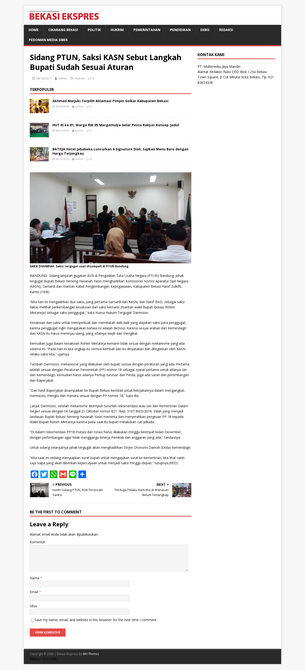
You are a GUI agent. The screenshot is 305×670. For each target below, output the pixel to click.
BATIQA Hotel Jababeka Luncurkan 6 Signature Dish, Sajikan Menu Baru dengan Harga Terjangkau (120, 151)
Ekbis (204, 29)
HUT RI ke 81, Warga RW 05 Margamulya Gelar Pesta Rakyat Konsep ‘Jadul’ (115, 125)
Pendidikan (180, 29)
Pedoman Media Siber (48, 39)
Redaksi (226, 29)
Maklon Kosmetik (43, 659)
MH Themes (91, 654)
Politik (94, 29)
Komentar (37, 542)
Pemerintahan (146, 29)
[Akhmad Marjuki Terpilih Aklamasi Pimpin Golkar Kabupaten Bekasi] (39, 110)
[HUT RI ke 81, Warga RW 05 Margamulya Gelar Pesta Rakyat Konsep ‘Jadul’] (39, 134)
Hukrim (117, 29)
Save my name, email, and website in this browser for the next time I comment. (96, 619)
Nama (35, 578)
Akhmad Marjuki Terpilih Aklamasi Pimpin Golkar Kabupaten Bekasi (110, 101)
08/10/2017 (44, 78)
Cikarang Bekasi (63, 29)
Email (34, 592)
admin (62, 78)
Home (34, 29)
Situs (33, 606)
